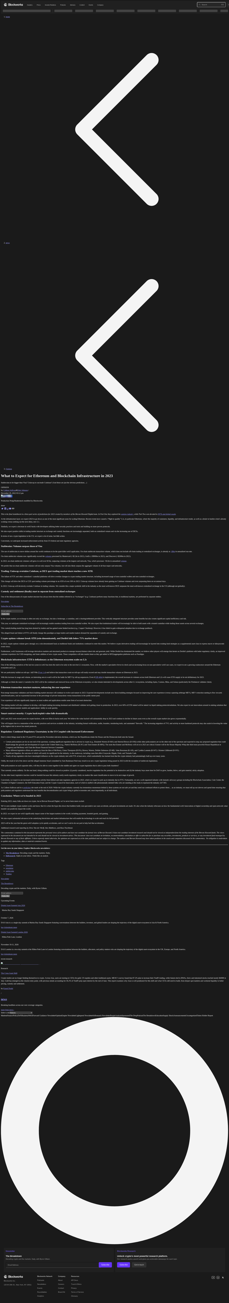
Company (100, 5)
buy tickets (5, 927)
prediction (27, 788)
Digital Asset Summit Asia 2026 (13, 905)
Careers (61, 1284)
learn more (13, 927)
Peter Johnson (22, 490)
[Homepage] (13, 4)
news (8, 243)
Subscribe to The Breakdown (12, 606)
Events (91, 5)
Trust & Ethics (76, 1284)
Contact (61, 1288)
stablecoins (10, 871)
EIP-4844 (99, 677)
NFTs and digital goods (167, 514)
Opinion (9, 469)
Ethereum (9, 865)
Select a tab (5, 1013)
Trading (9, 874)
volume (123, 561)
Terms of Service (77, 1292)
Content (82, 5)
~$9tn (173, 551)
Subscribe (105, 1265)
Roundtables (42, 1292)
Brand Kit (61, 1292)
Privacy (74, 1288)
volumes (48, 556)
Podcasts (40, 1280)
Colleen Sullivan (9, 490)
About (60, 1280)
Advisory (72, 5)
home (8, 17)
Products (63, 5)
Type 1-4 (42, 672)
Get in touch (139, 1265)
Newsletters (41, 1284)
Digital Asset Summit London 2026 (14, 932)
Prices (39, 5)
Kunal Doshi (8, 988)
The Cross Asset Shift (9, 973)
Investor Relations (50, 5)
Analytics (29, 5)
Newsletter (5, 601)
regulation (9, 868)
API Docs (74, 1280)
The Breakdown (7, 883)
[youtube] (213, 1277)
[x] (222, 1277)
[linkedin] (218, 1277)
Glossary (74, 1296)
